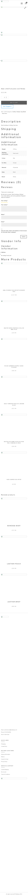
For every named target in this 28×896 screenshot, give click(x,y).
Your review (4, 205)
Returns (3, 756)
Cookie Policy (4, 746)
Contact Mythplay (5, 769)
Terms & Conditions (5, 774)
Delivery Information (5, 754)
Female (18, 111)
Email (3, 221)
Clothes (14, 111)
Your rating (4, 200)
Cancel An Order (4, 759)
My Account (3, 772)
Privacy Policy (4, 761)
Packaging (3, 744)
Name (3, 214)
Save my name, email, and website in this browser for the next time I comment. (14, 231)
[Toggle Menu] (22, 3)
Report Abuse (4, 113)
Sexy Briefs (23, 111)
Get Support (7, 106)
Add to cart (14, 102)
